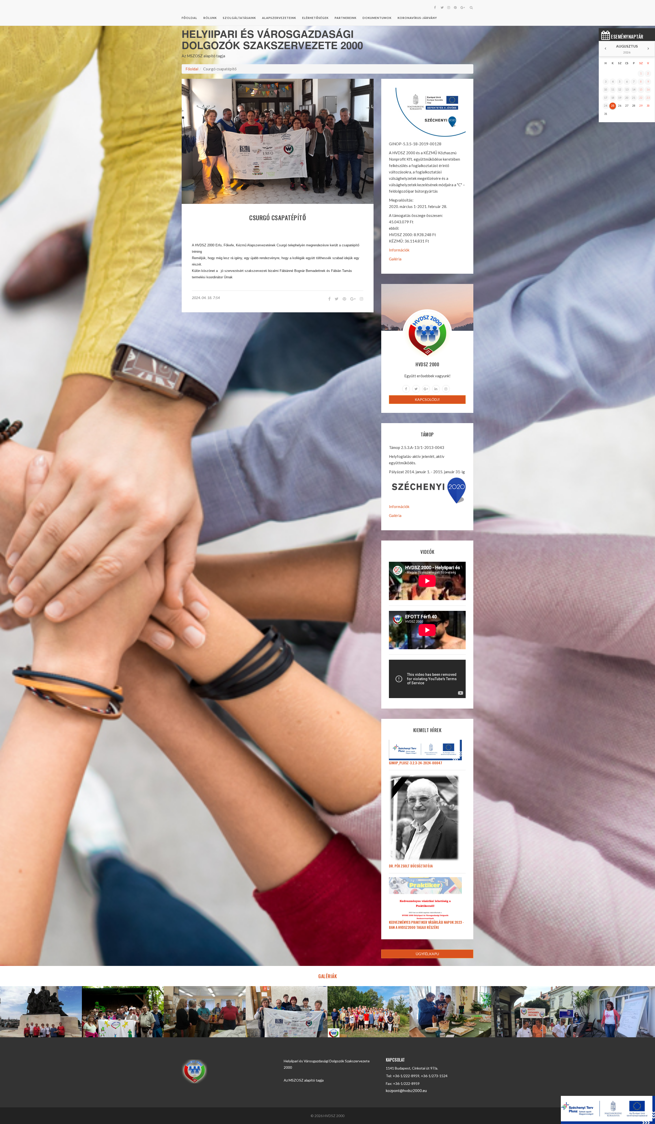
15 (640, 89)
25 (612, 105)
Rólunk (210, 17)
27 (626, 105)
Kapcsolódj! (427, 399)
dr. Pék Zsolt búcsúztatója (411, 865)
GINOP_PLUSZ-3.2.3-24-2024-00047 (415, 762)
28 (633, 105)
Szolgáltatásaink (239, 17)
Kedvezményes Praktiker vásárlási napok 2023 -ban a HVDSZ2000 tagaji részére (426, 924)
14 (633, 89)
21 (633, 97)
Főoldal (189, 17)
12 (619, 89)
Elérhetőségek (315, 17)
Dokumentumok (377, 17)
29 (640, 105)
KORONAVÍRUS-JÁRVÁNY (417, 17)
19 (619, 97)
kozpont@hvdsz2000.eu (406, 1090)
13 (626, 89)
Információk (399, 250)
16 (648, 89)
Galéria (395, 259)
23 (648, 97)
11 (612, 89)
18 (612, 97)
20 (626, 97)
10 (605, 89)
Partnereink (345, 17)
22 (640, 97)
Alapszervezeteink (279, 17)
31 (605, 113)
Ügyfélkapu (427, 954)
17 (605, 97)
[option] (41, 1011)
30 (648, 105)
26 (619, 105)
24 (605, 105)
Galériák (327, 976)
